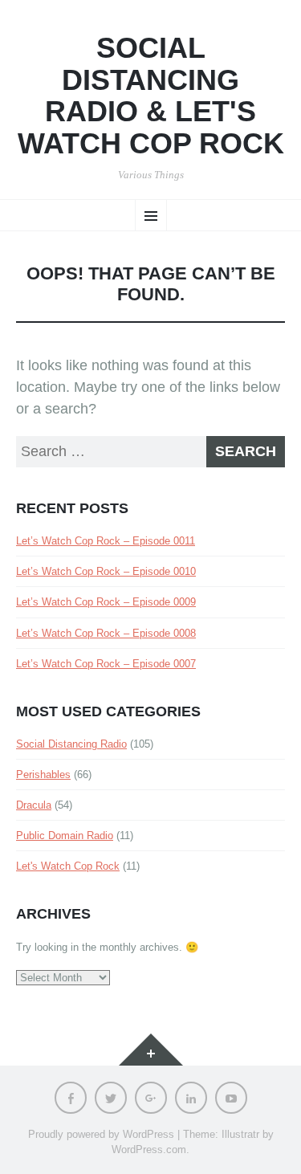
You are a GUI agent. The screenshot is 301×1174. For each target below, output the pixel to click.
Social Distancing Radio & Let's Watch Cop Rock (151, 95)
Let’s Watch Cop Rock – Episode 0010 (106, 571)
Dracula (33, 805)
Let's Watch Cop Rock (68, 866)
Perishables (43, 774)
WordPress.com (149, 1149)
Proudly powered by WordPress (101, 1134)
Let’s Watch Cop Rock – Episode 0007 (106, 664)
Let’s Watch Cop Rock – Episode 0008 (106, 633)
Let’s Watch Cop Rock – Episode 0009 (106, 602)
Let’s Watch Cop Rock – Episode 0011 (105, 541)
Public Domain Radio (64, 836)
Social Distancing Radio (71, 744)
